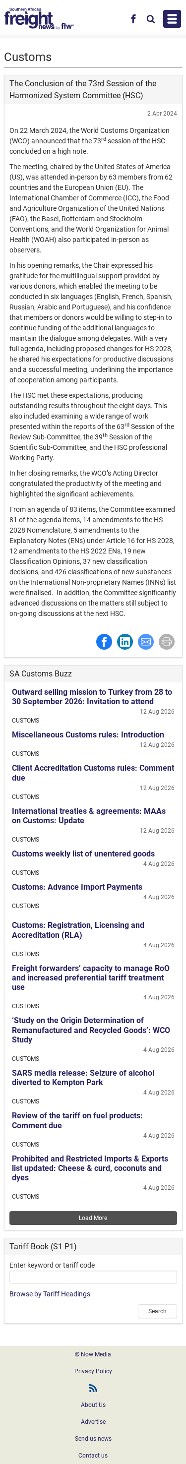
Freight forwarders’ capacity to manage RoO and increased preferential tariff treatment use (91, 978)
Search (157, 1311)
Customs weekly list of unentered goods (83, 853)
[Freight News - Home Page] (39, 18)
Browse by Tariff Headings (49, 1294)
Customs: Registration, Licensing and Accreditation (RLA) (78, 929)
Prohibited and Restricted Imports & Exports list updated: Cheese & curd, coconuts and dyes (90, 1168)
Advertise (93, 1421)
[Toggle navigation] (172, 19)
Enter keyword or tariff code (52, 1265)
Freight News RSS (93, 1388)
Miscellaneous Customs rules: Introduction (88, 734)
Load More (93, 1218)
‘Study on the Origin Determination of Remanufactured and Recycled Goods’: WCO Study (91, 1030)
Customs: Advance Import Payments (77, 887)
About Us (93, 1405)
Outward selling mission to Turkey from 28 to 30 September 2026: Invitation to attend (92, 696)
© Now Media (93, 1354)
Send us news (93, 1438)
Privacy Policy (93, 1371)
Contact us (93, 1455)
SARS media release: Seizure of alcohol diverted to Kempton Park (83, 1077)
